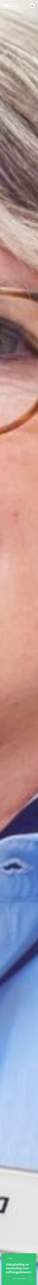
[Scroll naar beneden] (29, 1278)
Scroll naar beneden (19, 1279)
